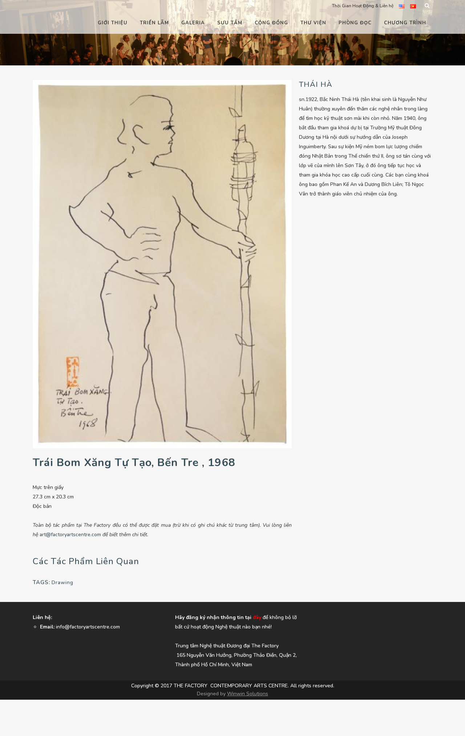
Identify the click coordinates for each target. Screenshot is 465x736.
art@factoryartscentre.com (70, 534)
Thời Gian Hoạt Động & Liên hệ (362, 6)
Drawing (62, 582)
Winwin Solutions (247, 693)
